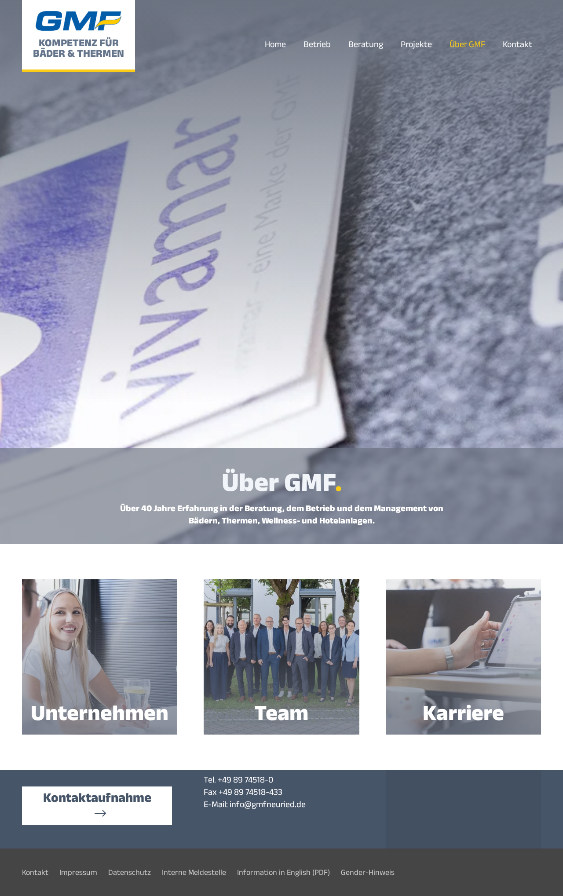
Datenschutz (129, 872)
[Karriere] (463, 657)
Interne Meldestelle (194, 872)
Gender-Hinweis (368, 872)
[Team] (281, 657)
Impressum (78, 872)
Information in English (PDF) (283, 872)
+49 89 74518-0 (245, 779)
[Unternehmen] (99, 657)
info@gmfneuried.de (268, 804)
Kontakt (35, 872)
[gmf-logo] (79, 21)
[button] (493, 44)
